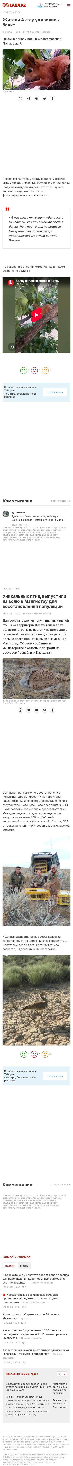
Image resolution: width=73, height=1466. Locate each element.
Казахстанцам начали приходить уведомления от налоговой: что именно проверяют (36, 1353)
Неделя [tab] (9, 1265)
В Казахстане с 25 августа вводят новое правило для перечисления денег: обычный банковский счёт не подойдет (36, 1278)
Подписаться (55, 392)
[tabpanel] (36, 1318)
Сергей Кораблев (41, 32)
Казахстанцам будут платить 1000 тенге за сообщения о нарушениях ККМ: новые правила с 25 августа (35, 1334)
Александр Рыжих (41, 613)
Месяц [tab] (24, 1265)
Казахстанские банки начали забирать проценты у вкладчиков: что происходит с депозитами (31, 1298)
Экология (7, 32)
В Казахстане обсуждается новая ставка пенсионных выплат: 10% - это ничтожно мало (28, 1386)
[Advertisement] (36, 137)
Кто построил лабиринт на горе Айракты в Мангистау (31, 1316)
